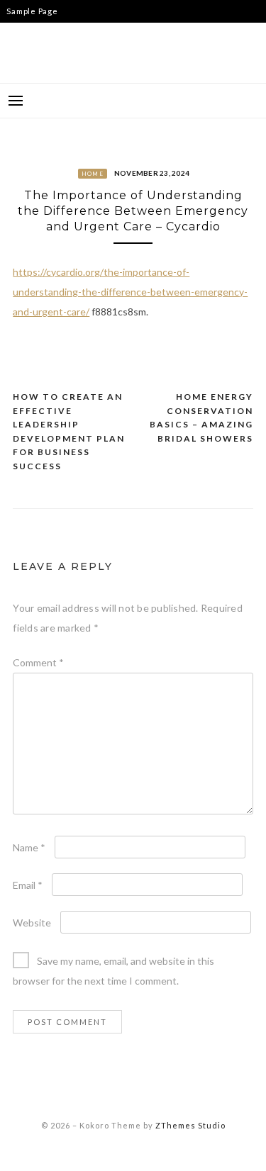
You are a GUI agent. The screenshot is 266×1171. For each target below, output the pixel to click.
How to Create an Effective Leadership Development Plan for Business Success (69, 431)
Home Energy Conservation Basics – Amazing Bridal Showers (201, 417)
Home (93, 173)
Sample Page (31, 11)
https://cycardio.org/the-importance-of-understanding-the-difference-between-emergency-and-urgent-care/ (130, 292)
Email (28, 885)
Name (29, 847)
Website (32, 923)
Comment (38, 662)
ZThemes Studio (190, 1125)
